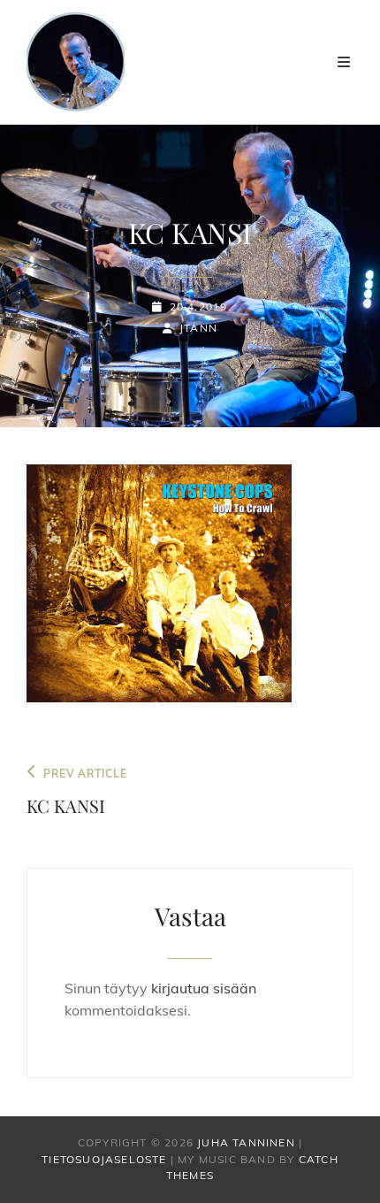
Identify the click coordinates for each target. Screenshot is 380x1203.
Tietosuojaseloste (104, 1159)
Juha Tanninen (246, 1142)
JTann (198, 327)
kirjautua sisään (203, 988)
